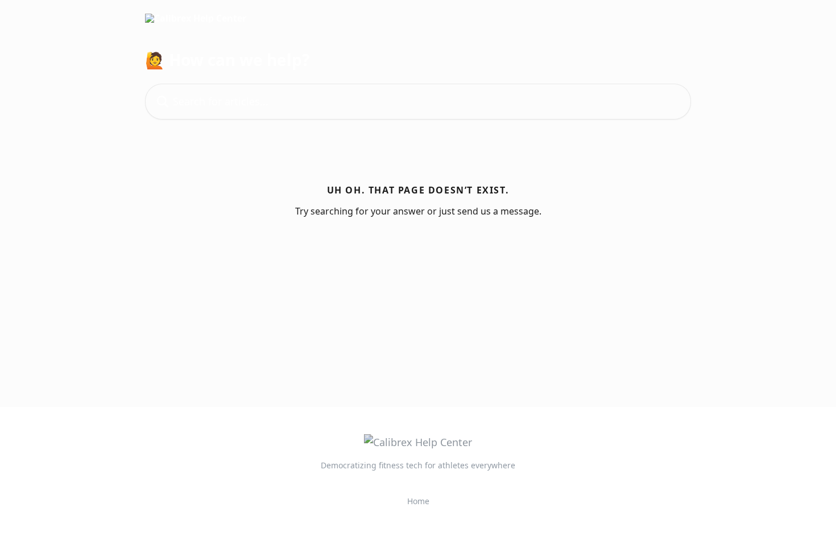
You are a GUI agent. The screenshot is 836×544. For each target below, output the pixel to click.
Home (418, 501)
